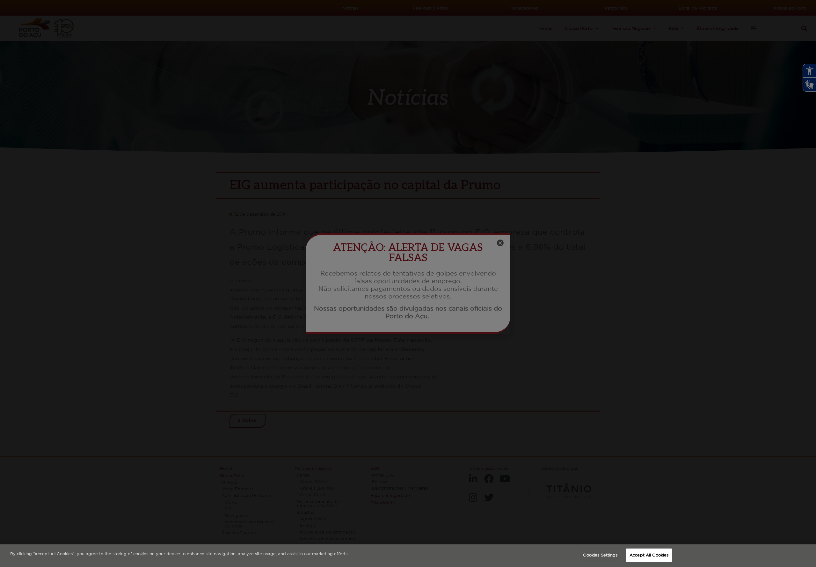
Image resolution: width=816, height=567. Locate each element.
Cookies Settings (600, 555)
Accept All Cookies (649, 555)
